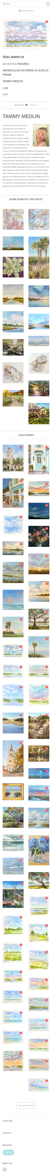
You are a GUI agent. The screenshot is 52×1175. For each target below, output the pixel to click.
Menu (7, 4)
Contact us (33, 105)
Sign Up (8, 1152)
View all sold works (26, 1106)
